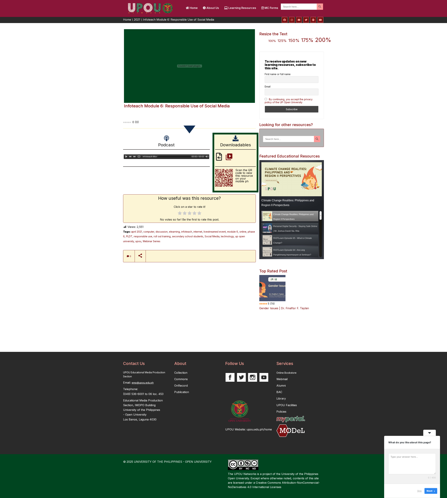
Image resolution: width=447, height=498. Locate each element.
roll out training (162, 236)
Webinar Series (151, 241)
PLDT (129, 236)
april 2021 (136, 231)
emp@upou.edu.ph (143, 382)
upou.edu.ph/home (259, 429)
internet (197, 231)
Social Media (212, 236)
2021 (137, 19)
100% (272, 41)
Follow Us (234, 363)
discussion (162, 231)
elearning (174, 231)
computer (148, 231)
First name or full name (278, 74)
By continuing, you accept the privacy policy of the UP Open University (289, 101)
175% (307, 40)
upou (138, 241)
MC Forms (271, 8)
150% (293, 40)
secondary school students (187, 236)
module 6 (232, 231)
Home (193, 8)
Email (267, 86)
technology (227, 236)
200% (323, 39)
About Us (212, 8)
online (242, 231)
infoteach (186, 231)
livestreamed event (215, 231)
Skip (419, 490)
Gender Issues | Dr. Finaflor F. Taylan (284, 308)
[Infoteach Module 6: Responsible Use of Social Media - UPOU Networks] (150, 8)
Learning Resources (242, 8)
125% (282, 41)
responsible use (143, 236)
